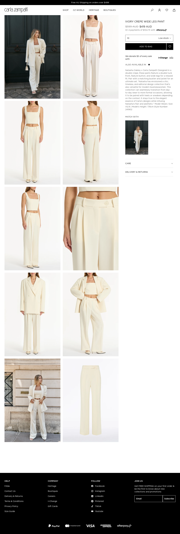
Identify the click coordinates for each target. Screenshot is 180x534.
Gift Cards (53, 506)
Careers (51, 496)
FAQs (7, 486)
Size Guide (9, 511)
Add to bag (145, 46)
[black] (149, 64)
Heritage (52, 486)
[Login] (159, 10)
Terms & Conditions (13, 501)
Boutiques (53, 491)
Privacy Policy (11, 506)
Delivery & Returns (136, 172)
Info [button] (171, 57)
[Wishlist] (166, 10)
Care (128, 163)
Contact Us (9, 491)
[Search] (152, 10)
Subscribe (169, 498)
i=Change (52, 501)
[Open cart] (174, 10)
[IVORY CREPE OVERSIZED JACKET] (136, 137)
